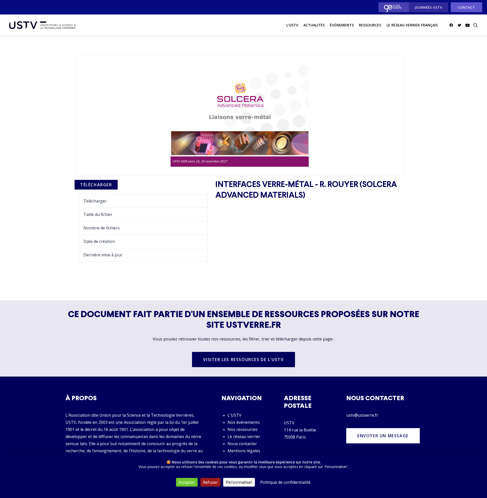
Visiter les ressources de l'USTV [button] (243, 359)
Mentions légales (244, 451)
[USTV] (42, 25)
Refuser (210, 482)
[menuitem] (392, 7)
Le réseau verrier (244, 436)
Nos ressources (242, 429)
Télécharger (96, 185)
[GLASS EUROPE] (392, 7)
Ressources (370, 25)
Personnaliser (239, 482)
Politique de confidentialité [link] (285, 482)
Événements (342, 25)
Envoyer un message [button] (383, 436)
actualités (314, 25)
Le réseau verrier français (412, 25)
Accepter (187, 482)
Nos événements (244, 422)
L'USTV (234, 415)
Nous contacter (242, 443)
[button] (452, 25)
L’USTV (292, 25)
